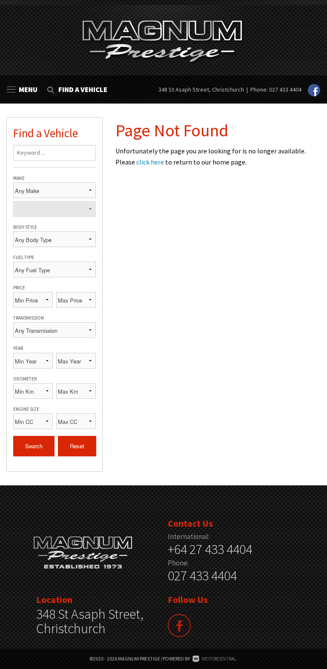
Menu (28, 89)
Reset (77, 446)
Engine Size (26, 409)
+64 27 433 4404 (210, 549)
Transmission (28, 318)
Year (18, 348)
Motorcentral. (220, 658)
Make (19, 178)
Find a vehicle (82, 89)
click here (150, 162)
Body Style (25, 227)
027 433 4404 (285, 89)
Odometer (25, 379)
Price (19, 288)
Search (34, 446)
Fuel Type (23, 257)
